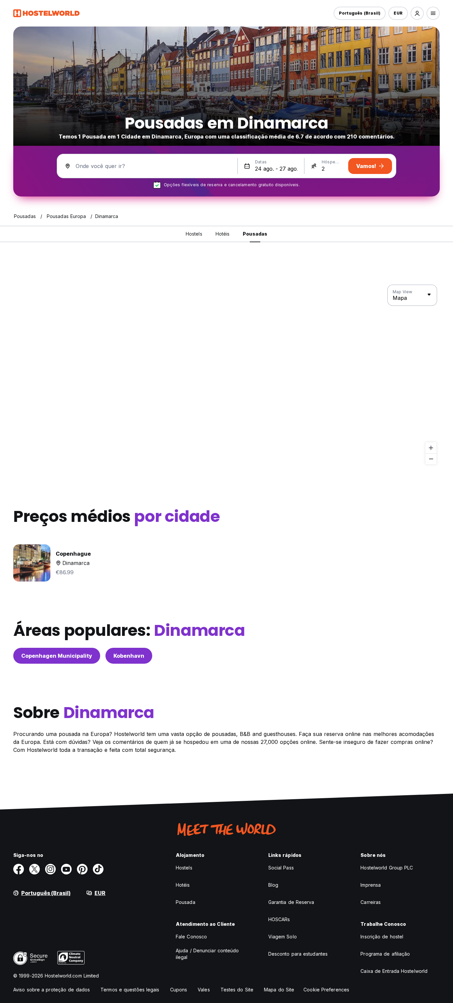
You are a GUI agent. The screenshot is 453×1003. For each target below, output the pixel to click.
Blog (273, 885)
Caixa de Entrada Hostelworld (393, 971)
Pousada (185, 902)
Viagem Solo (282, 936)
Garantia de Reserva (291, 902)
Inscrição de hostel (381, 936)
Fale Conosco (191, 936)
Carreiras (370, 902)
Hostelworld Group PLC (386, 867)
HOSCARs (279, 919)
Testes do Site (237, 989)
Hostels (184, 867)
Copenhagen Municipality (56, 655)
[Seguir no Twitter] (34, 869)
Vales (204, 989)
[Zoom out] (430, 458)
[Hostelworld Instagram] (50, 869)
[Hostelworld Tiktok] (98, 869)
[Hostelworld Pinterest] (82, 869)
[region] (226, 375)
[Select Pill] (417, 13)
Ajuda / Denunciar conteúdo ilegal (207, 954)
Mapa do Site (279, 989)
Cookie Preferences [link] (326, 989)
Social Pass (281, 867)
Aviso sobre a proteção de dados (51, 989)
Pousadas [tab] (255, 234)
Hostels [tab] (194, 234)
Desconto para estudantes (298, 954)
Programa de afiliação (385, 954)
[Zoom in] (430, 447)
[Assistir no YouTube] (66, 869)
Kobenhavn (128, 655)
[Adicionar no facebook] (18, 869)
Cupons (178, 989)
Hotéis (183, 885)
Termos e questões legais (129, 989)
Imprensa (370, 885)
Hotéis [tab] (223, 234)
